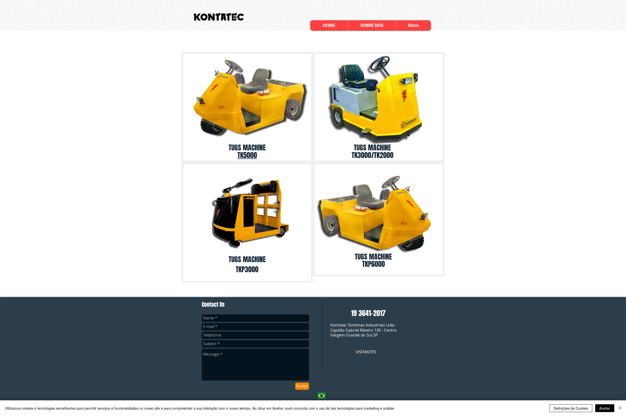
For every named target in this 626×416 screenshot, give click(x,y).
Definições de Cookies (571, 408)
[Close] (620, 408)
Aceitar (604, 408)
